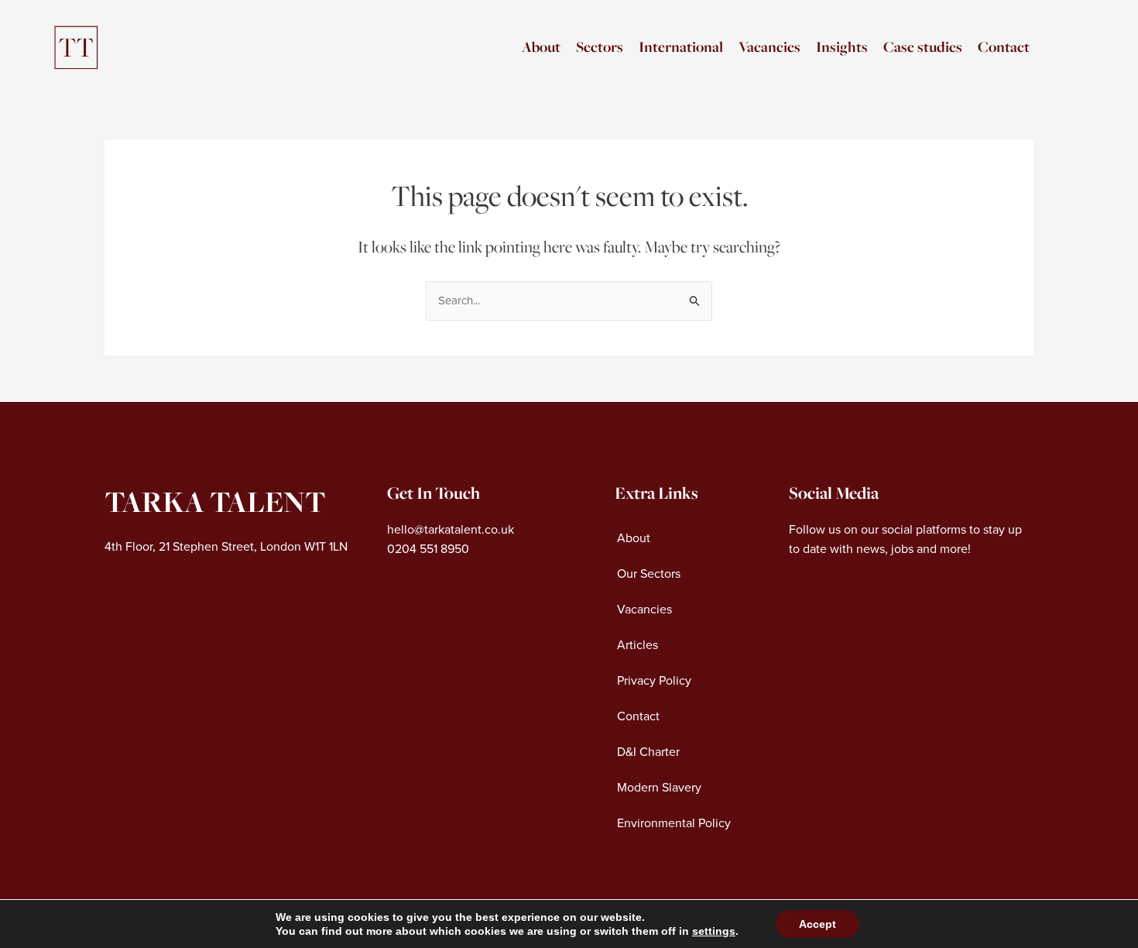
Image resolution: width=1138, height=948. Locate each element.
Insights (842, 46)
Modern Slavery (659, 787)
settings (713, 931)
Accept (817, 924)
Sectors (599, 46)
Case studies (922, 46)
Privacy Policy (654, 681)
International (681, 46)
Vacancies (769, 46)
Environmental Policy (674, 823)
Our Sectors (648, 574)
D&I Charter (648, 752)
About (541, 46)
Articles (637, 645)
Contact (1004, 46)
